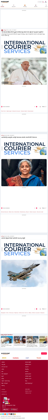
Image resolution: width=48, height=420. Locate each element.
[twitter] (11, 414)
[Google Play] (14, 409)
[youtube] (5, 414)
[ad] (25, 47)
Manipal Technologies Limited (18, 418)
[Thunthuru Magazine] (39, 358)
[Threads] (13, 414)
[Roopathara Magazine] (16, 358)
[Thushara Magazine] (27, 358)
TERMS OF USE (28, 393)
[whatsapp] (1, 414)
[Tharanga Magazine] (4, 358)
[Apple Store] (6, 409)
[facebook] (3, 414)
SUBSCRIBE (44, 353)
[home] (5, 2)
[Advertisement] (24, 19)
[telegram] (7, 414)
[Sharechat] (15, 414)
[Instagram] (9, 414)
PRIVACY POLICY (28, 391)
